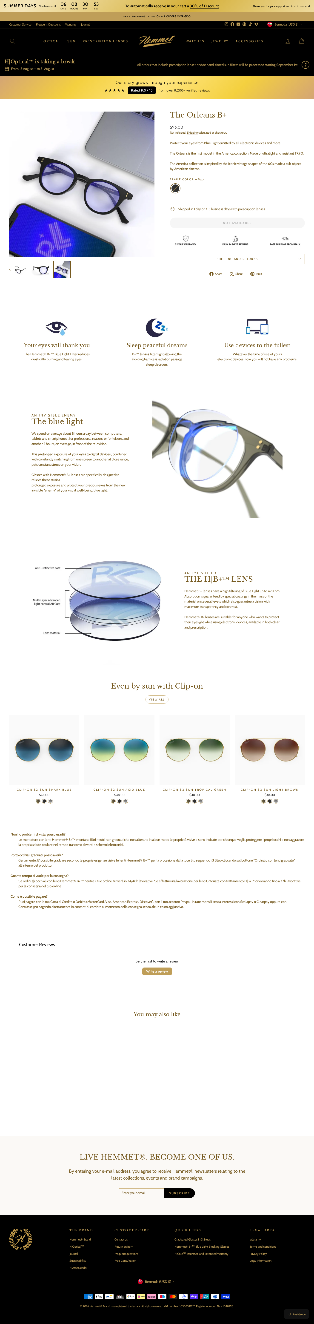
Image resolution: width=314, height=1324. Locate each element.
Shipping (192, 132)
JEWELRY (220, 41)
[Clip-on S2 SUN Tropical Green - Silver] (201, 801)
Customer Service (20, 24)
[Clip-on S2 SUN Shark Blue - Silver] (50, 801)
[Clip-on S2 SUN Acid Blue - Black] (119, 801)
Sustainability (77, 1260)
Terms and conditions (263, 1246)
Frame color (187, 179)
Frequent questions (126, 1253)
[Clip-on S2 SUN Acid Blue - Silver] (125, 801)
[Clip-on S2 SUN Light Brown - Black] (270, 801)
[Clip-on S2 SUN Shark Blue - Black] (44, 801)
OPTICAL (52, 41)
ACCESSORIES (249, 41)
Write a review (157, 971)
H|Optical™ (76, 1246)
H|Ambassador (78, 1267)
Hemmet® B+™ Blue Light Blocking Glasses (201, 1246)
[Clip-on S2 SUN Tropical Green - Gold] (188, 801)
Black (175, 188)
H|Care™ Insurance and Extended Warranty (201, 1253)
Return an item (123, 1246)
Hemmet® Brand (80, 1239)
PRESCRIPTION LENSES (105, 41)
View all (157, 699)
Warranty (71, 24)
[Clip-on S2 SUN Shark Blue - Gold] (38, 801)
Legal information (260, 1260)
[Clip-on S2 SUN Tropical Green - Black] (194, 801)
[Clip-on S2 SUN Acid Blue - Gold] (113, 801)
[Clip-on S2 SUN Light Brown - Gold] (263, 801)
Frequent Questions (48, 24)
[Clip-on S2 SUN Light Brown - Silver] (276, 801)
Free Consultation (125, 1260)
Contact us (121, 1239)
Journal (85, 24)
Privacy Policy (258, 1253)
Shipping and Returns (237, 259)
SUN (71, 41)
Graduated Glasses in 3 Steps (192, 1239)
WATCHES (195, 41)
